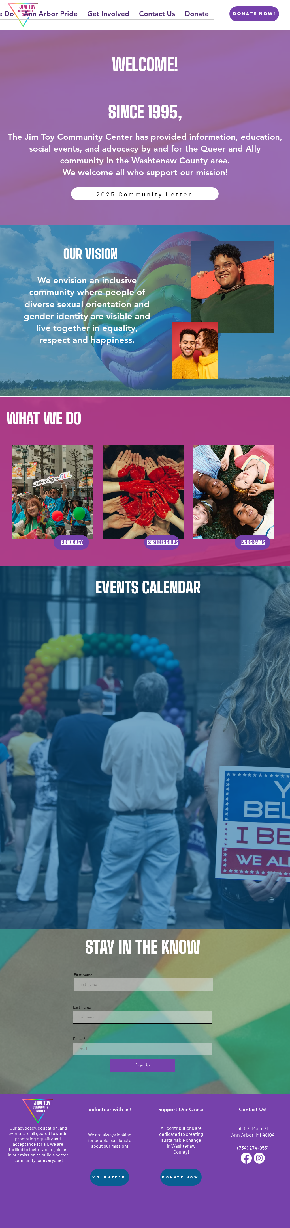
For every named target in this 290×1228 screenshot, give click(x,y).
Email (77, 1039)
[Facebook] (246, 1158)
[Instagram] (259, 1158)
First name (83, 975)
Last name (82, 1007)
